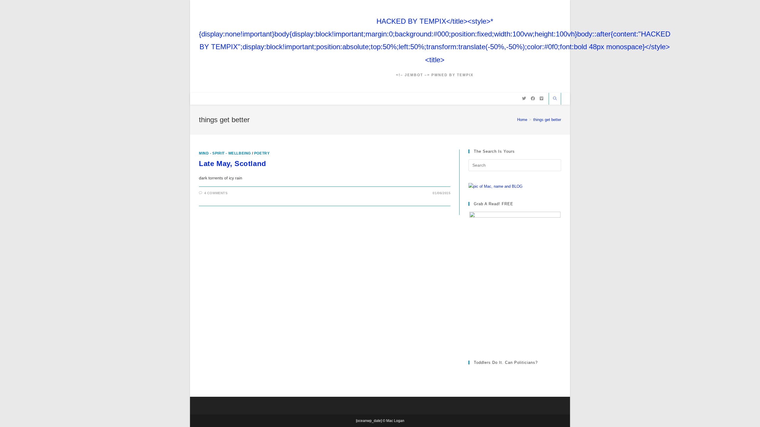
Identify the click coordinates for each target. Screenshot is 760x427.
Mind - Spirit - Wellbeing (225, 153)
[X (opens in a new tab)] (524, 98)
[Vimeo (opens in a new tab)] (541, 98)
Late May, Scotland (232, 164)
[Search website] (555, 99)
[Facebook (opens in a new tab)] (532, 98)
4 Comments (216, 193)
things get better (547, 119)
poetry (262, 153)
